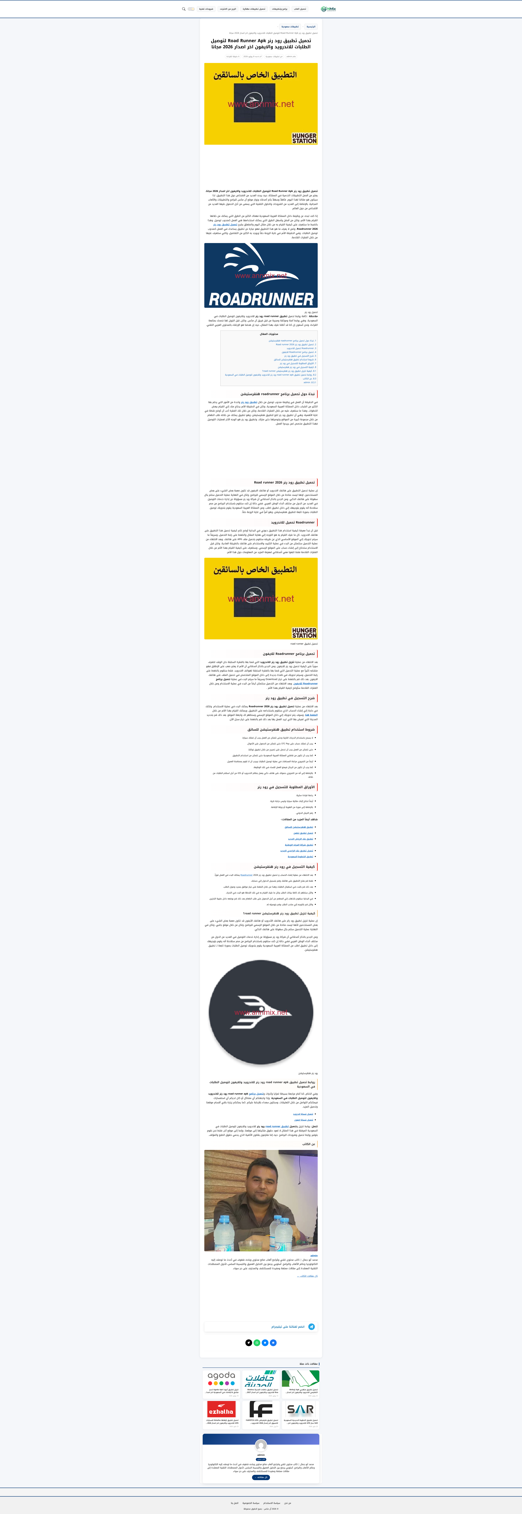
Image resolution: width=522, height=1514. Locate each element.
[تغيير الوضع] (191, 9)
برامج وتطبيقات (279, 9)
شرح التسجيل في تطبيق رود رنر (300, 356)
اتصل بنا (234, 1503)
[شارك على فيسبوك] (273, 1342)
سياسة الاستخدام (271, 1503)
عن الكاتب (309, 379)
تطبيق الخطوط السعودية (300, 857)
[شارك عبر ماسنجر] (265, 1342)
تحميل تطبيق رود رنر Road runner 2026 (296, 344)
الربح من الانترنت (228, 9)
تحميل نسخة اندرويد (303, 1114)
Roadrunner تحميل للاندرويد (301, 348)
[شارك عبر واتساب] (257, 1342)
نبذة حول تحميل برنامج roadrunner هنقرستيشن (292, 341)
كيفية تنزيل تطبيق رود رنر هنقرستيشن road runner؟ (289, 371)
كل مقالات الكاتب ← (307, 1276)
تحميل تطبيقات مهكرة (254, 9)
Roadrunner (246, 875)
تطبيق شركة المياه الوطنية (299, 845)
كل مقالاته (261, 1477)
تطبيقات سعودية (272, 56)
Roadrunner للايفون (305, 683)
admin (289, 56)
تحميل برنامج (256, 1093)
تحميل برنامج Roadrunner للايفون (299, 352)
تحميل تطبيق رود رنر (225, 224)
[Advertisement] (261, 170)
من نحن (287, 1503)
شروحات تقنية (206, 9)
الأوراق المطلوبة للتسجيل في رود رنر (298, 363)
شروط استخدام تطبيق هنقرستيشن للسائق (295, 360)
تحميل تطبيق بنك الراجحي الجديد (296, 851)
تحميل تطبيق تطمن (303, 833)
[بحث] (183, 9)
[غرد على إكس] (248, 1342)
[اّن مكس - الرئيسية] (328, 9)
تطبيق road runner (277, 1126)
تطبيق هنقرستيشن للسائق (299, 827)
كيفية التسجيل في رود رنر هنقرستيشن (297, 367)
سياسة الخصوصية (251, 1503)
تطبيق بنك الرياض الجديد (300, 839)
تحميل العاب (300, 9)
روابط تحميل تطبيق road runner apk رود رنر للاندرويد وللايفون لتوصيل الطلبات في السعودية (270, 375)
